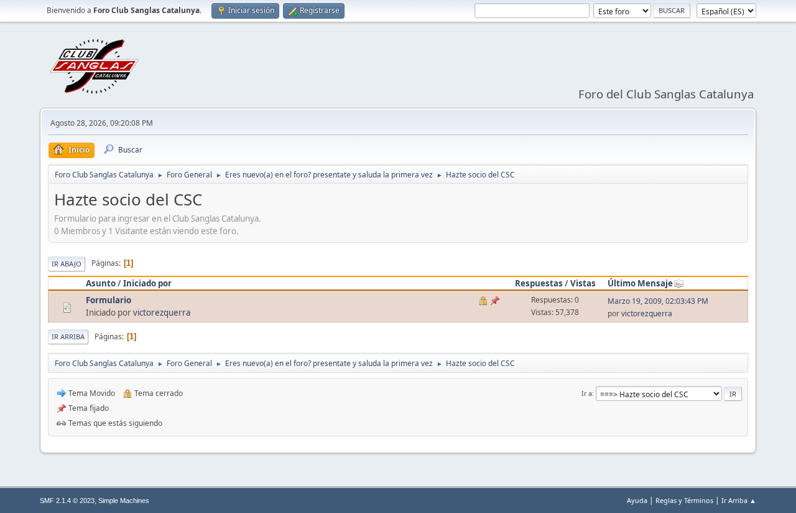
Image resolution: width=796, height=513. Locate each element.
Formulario (108, 300)
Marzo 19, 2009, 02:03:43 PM (658, 301)
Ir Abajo (66, 263)
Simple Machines (123, 500)
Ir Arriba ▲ (738, 500)
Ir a (586, 393)
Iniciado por (147, 283)
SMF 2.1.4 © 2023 (67, 500)
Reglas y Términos (684, 500)
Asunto (101, 283)
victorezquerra (161, 312)
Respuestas (539, 283)
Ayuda (637, 500)
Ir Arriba (68, 336)
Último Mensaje (640, 283)
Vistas (583, 283)
